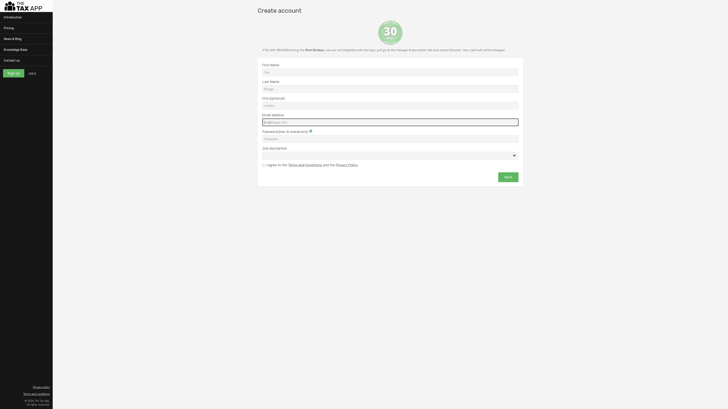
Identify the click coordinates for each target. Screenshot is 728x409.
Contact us (12, 60)
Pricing (9, 28)
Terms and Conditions (305, 165)
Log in (32, 73)
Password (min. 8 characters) (285, 132)
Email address (273, 115)
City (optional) (273, 98)
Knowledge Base (15, 50)
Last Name (270, 82)
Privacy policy (41, 387)
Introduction (13, 17)
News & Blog (13, 39)
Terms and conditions (36, 394)
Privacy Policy (347, 165)
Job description (274, 148)
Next (508, 177)
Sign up (14, 73)
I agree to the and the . (312, 165)
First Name (270, 65)
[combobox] (390, 155)
